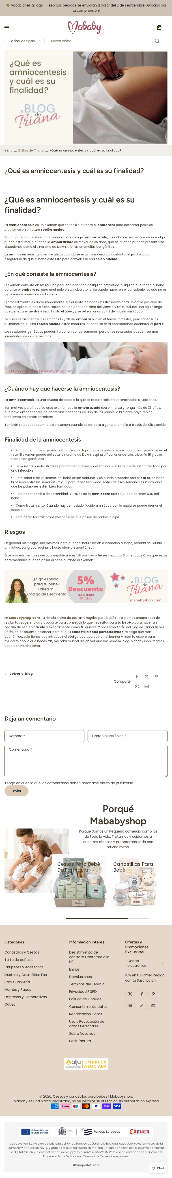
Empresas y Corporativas (25, 997)
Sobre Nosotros (82, 1033)
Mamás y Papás (17, 989)
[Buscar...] (157, 41)
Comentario (20, 749)
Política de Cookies (85, 999)
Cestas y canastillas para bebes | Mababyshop (92, 1096)
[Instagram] (130, 1006)
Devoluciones (80, 976)
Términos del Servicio (87, 984)
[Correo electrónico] (153, 1006)
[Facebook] (142, 994)
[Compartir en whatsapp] (137, 686)
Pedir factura (80, 1041)
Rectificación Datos (85, 1014)
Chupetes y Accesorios (23, 967)
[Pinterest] (153, 994)
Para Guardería (17, 982)
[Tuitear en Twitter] (147, 676)
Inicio (8, 150)
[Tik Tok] (142, 1006)
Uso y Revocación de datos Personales (86, 1024)
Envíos (74, 969)
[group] (79, 881)
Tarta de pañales (18, 959)
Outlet (9, 1004)
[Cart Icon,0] (159, 27)
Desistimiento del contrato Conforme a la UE (89, 957)
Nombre (17, 736)
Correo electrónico (109, 736)
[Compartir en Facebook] (137, 676)
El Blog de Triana (31, 150)
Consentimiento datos (88, 1006)
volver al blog (21, 674)
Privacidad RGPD (83, 991)
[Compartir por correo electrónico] (147, 686)
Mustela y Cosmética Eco (25, 974)
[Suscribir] (162, 963)
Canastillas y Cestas (21, 952)
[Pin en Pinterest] (156, 676)
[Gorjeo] (130, 994)
